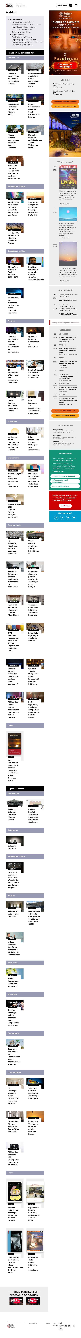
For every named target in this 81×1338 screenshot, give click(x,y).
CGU (25, 1322)
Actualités (16, 30)
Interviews (16, 42)
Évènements (27, 30)
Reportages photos (31, 24)
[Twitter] (68, 518)
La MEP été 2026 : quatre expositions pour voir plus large (68, 363)
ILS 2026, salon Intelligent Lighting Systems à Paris (66, 376)
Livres (28, 32)
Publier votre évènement (65, 415)
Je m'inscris (65, 506)
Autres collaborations (60, 486)
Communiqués (18, 32)
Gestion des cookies (55, 1323)
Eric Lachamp (57, 435)
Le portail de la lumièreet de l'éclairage (21, 5)
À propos (9, 1322)
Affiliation (41, 1322)
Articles (32, 27)
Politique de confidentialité (33, 1322)
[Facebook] (56, 518)
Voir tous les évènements (65, 411)
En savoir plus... (65, 203)
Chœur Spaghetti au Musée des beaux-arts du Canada (68, 400)
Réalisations (17, 24)
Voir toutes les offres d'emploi (65, 102)
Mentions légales (47, 1322)
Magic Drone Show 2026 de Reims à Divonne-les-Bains (67, 350)
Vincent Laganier (58, 429)
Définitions (27, 37)
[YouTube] (74, 518)
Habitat (22, 22)
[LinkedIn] (62, 518)
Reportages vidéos (20, 27)
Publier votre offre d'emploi (65, 106)
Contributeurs (17, 1322)
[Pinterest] (57, 1326)
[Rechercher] (70, 5)
